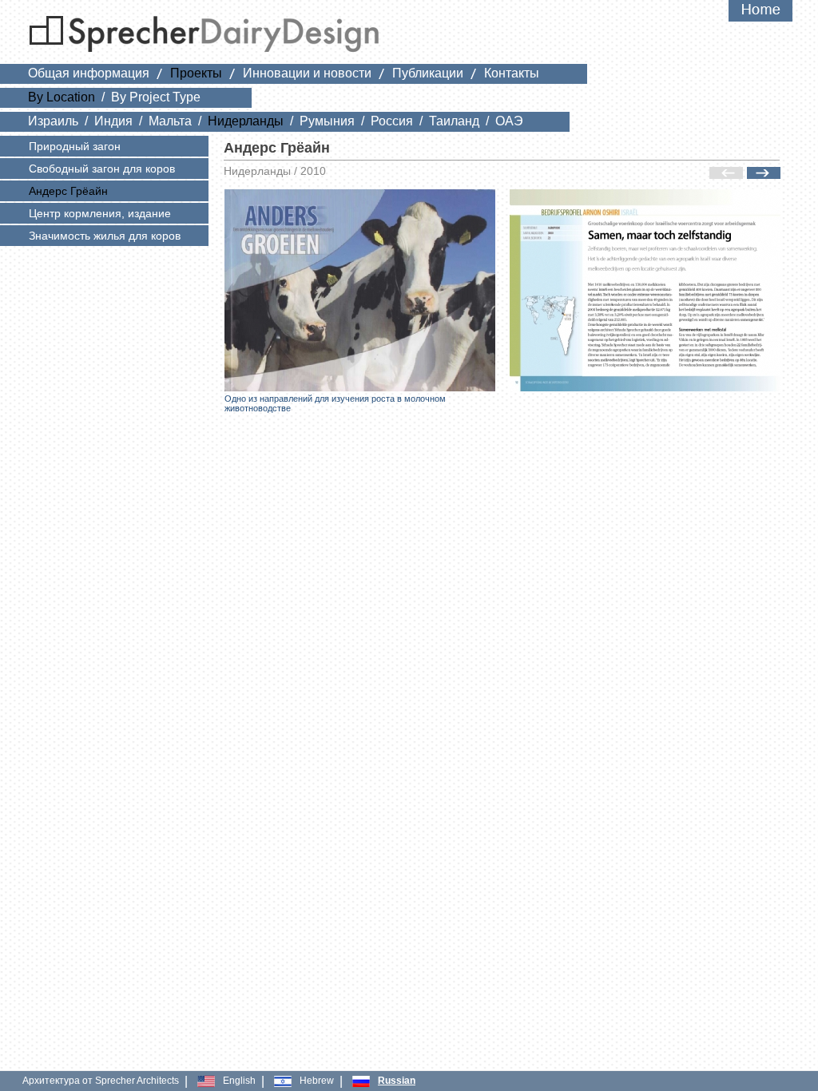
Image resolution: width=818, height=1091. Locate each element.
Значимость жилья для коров (105, 235)
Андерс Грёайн (68, 190)
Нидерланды (246, 121)
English (239, 1080)
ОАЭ (509, 121)
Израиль (53, 121)
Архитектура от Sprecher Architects (100, 1080)
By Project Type (156, 97)
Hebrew (317, 1080)
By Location (61, 97)
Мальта (170, 121)
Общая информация (88, 73)
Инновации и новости (307, 73)
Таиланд (454, 121)
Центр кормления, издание (100, 213)
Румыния (327, 121)
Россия (392, 121)
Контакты (511, 73)
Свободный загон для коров (102, 168)
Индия (113, 121)
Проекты (196, 73)
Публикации (427, 73)
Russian (396, 1080)
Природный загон (75, 146)
